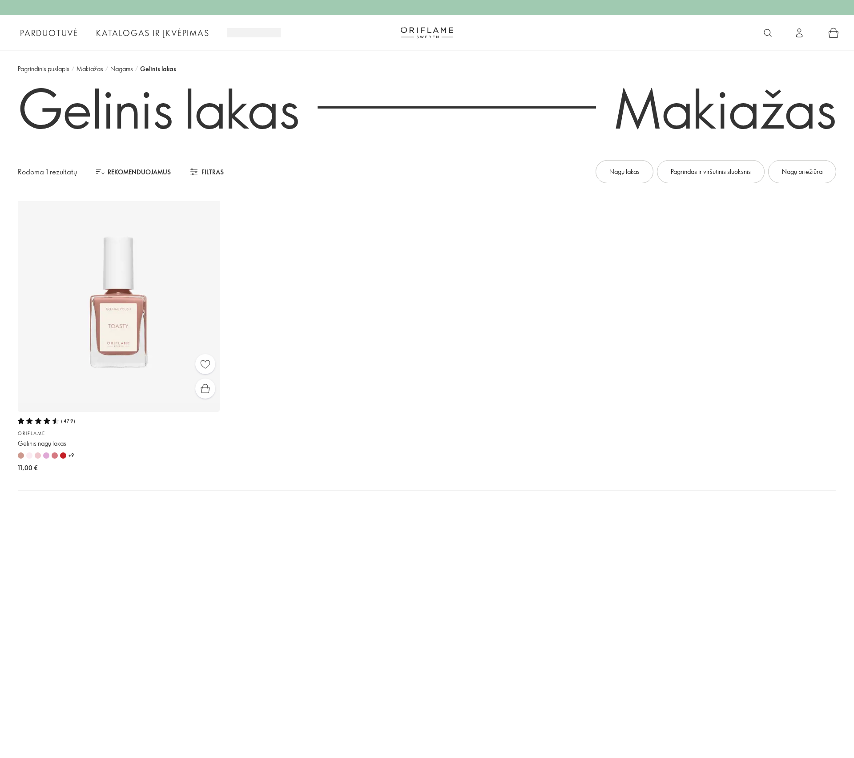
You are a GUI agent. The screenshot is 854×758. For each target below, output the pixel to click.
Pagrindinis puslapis (43, 69)
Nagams (121, 69)
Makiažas (90, 69)
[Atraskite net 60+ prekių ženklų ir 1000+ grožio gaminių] (767, 33)
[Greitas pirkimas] (205, 389)
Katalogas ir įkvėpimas (152, 33)
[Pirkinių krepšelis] (833, 33)
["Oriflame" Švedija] (427, 32)
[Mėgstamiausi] (205, 364)
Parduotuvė (49, 33)
